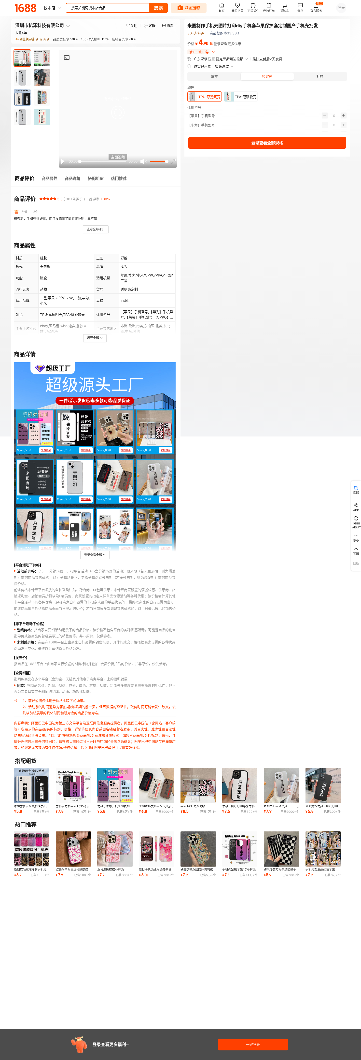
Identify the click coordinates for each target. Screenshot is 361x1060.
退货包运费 (202, 66)
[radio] (41, 199)
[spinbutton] (334, 115)
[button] (118, 112)
